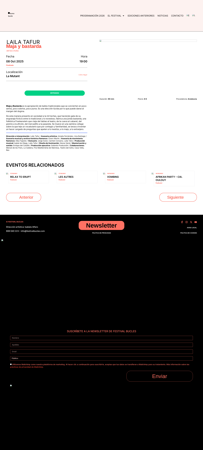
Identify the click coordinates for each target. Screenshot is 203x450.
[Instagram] (186, 222)
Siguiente (175, 197)
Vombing (113, 176)
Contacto (177, 15)
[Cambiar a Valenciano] (193, 15)
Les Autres (66, 176)
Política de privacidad (101, 233)
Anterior (26, 197)
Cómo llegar (83, 75)
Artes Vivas (12, 51)
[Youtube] (195, 222)
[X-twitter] (191, 222)
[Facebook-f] (182, 222)
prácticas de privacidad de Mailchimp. (27, 367)
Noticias (163, 15)
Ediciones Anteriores (141, 15)
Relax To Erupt (20, 176)
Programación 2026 (92, 15)
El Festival (114, 15)
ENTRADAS (54, 93)
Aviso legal (192, 227)
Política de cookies (188, 233)
